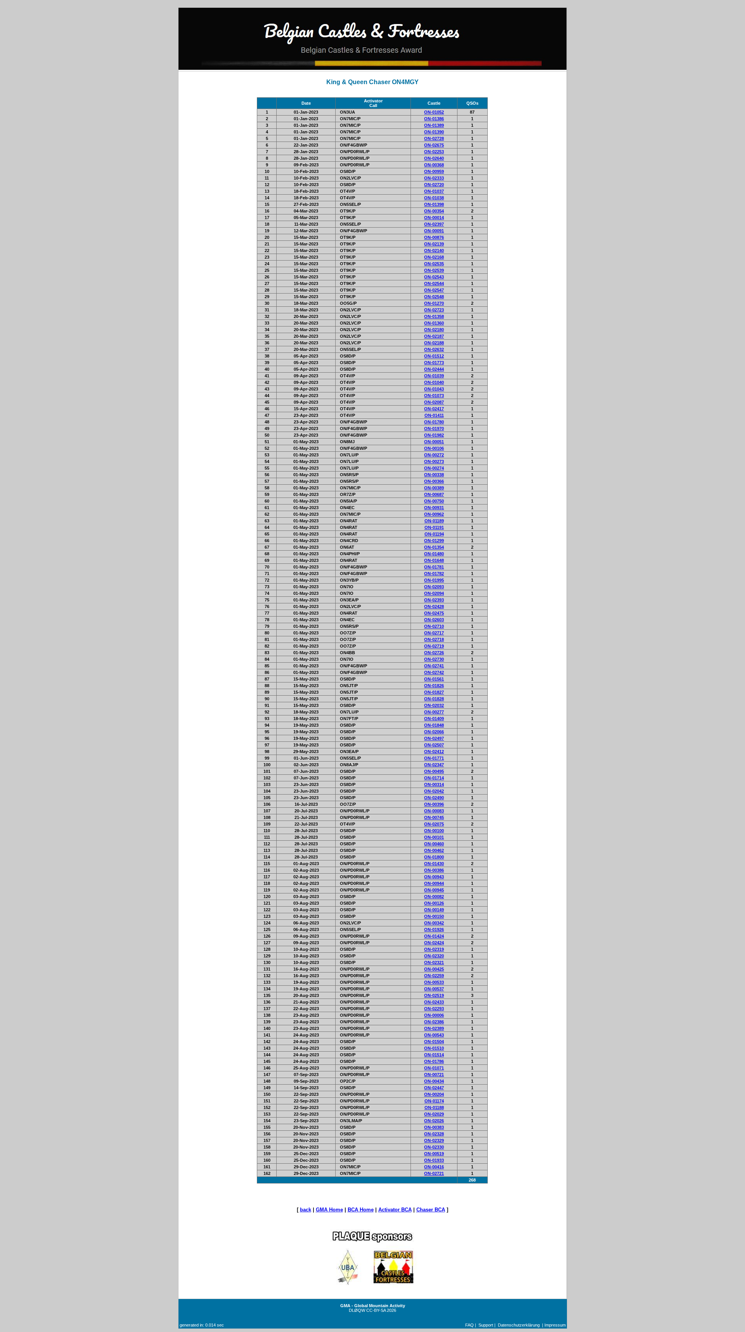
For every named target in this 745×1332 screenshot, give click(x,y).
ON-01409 (434, 718)
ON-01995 (434, 580)
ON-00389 (434, 487)
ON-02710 (434, 626)
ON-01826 (434, 685)
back (305, 1210)
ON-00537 (434, 988)
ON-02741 (434, 665)
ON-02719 (434, 646)
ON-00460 (434, 843)
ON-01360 (434, 323)
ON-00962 (434, 514)
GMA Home (329, 1210)
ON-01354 (434, 547)
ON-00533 (434, 982)
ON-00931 (434, 507)
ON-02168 (434, 257)
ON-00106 (434, 448)
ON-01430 (434, 863)
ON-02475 (434, 613)
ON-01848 (434, 725)
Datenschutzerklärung (519, 1325)
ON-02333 (434, 178)
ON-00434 (434, 1081)
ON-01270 (434, 303)
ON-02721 (434, 1173)
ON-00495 (434, 771)
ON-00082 (434, 896)
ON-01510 (434, 1048)
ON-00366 (434, 481)
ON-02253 (434, 151)
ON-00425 (434, 969)
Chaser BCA (430, 1210)
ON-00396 (434, 804)
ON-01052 (434, 112)
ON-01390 (434, 132)
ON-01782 (434, 573)
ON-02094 (434, 593)
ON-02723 (434, 310)
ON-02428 (434, 606)
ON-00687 (434, 494)
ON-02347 (434, 764)
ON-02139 (434, 244)
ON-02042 (434, 791)
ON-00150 (434, 916)
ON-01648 (434, 560)
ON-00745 (434, 817)
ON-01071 (434, 1068)
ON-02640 (434, 158)
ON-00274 (434, 468)
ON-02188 (434, 342)
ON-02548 (434, 296)
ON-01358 (434, 316)
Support (485, 1325)
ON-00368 (434, 164)
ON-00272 (434, 455)
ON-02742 (434, 672)
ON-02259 (434, 975)
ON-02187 (434, 336)
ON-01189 (434, 520)
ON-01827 (434, 692)
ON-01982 (434, 435)
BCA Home (361, 1210)
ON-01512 (434, 356)
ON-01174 (434, 1101)
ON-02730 (434, 659)
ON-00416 (434, 1166)
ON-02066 (434, 731)
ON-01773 (434, 362)
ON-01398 (434, 204)
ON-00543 (434, 1035)
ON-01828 (434, 698)
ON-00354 (434, 211)
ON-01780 (434, 422)
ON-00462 (434, 850)
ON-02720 (434, 184)
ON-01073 (434, 395)
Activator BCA (395, 1210)
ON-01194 (434, 534)
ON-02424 (434, 942)
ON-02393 (434, 600)
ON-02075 (434, 824)
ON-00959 (434, 171)
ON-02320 (434, 956)
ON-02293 (434, 1008)
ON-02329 (434, 1140)
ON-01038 (434, 197)
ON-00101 (434, 837)
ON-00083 (434, 811)
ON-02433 (434, 1002)
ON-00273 (434, 461)
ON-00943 (434, 876)
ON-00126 (434, 903)
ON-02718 (434, 639)
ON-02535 (434, 263)
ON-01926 (434, 929)
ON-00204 (434, 1094)
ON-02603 (434, 619)
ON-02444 (434, 369)
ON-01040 (434, 382)
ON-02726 (434, 652)
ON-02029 (434, 1114)
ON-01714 (434, 778)
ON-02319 (434, 949)
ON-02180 (434, 329)
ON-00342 (434, 923)
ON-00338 (434, 474)
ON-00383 (434, 1127)
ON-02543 (434, 277)
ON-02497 (434, 738)
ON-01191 (434, 527)
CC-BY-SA (376, 1310)
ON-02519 (434, 995)
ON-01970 (434, 428)
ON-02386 (434, 1021)
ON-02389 (434, 1028)
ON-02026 (434, 1120)
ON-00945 (434, 890)
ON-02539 (434, 270)
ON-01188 (434, 1107)
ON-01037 (434, 191)
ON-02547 (434, 290)
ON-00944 (434, 883)
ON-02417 (434, 408)
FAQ (469, 1325)
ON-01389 (434, 125)
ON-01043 (434, 389)
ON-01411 (434, 415)
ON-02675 (434, 145)
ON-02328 (434, 1134)
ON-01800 (434, 857)
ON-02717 (434, 633)
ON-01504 (434, 1041)
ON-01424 (434, 936)
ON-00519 (434, 1153)
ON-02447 (434, 1087)
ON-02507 (434, 745)
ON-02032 (434, 705)
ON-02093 (434, 586)
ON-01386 (434, 118)
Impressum (555, 1325)
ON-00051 (434, 441)
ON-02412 (434, 751)
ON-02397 (434, 224)
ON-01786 (434, 1061)
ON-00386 (434, 870)
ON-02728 (434, 138)
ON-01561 (434, 679)
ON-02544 (434, 283)
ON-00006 (434, 1015)
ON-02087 (434, 402)
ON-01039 (434, 375)
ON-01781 (434, 567)
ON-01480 (434, 553)
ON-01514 (434, 1054)
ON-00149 (434, 909)
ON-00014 (434, 217)
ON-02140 (434, 250)
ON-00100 (434, 830)
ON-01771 (434, 758)
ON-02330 (434, 1147)
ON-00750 (434, 501)
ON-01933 (434, 1160)
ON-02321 (434, 962)
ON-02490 (434, 797)
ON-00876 (434, 237)
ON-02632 (434, 349)
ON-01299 (434, 540)
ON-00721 (434, 1074)
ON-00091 (434, 230)
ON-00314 (434, 784)
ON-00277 (434, 712)
